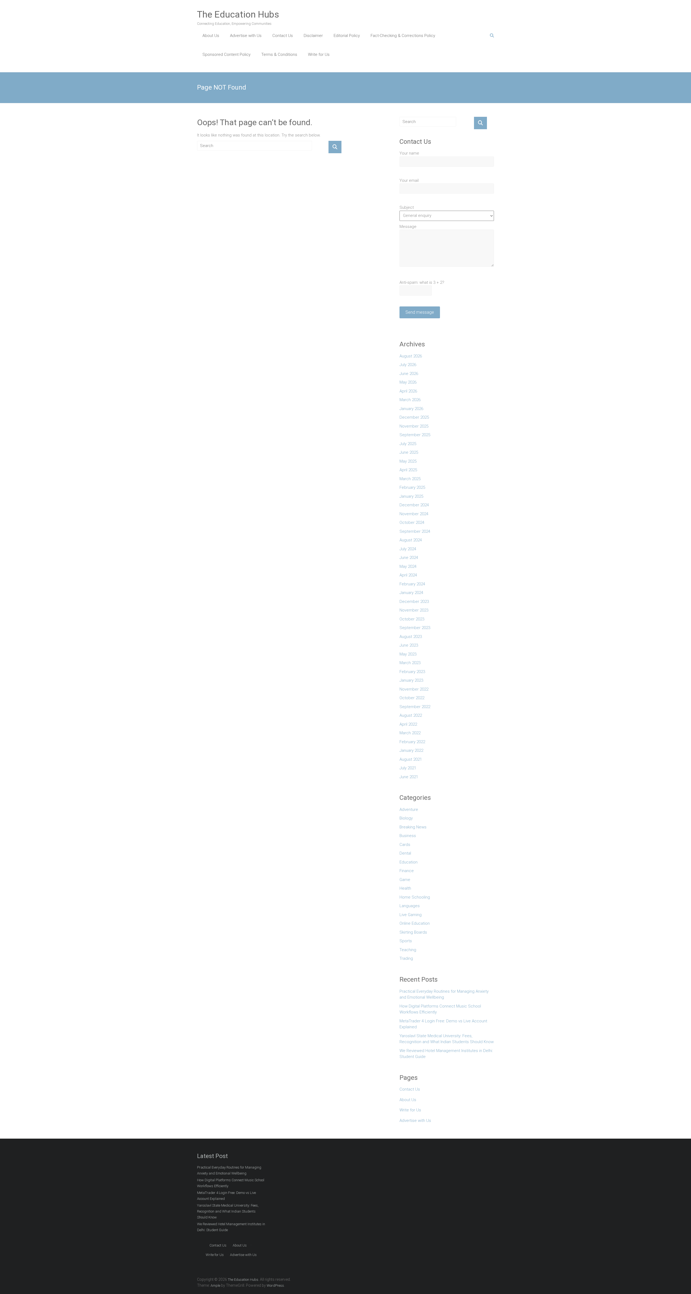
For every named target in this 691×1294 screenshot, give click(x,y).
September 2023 (414, 627)
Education (408, 862)
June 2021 (408, 776)
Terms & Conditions (279, 54)
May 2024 (407, 566)
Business (407, 835)
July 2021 (407, 768)
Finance (406, 870)
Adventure (408, 809)
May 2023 (407, 654)
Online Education (414, 923)
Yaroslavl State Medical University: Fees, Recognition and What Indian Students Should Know (446, 1038)
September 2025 (414, 434)
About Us (210, 35)
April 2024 (408, 575)
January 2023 (411, 680)
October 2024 (411, 522)
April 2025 (408, 469)
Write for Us (319, 54)
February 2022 (412, 741)
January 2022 (411, 750)
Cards (404, 844)
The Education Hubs (238, 14)
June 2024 (408, 557)
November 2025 (413, 426)
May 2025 (407, 461)
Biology (406, 818)
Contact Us (282, 35)
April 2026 (408, 391)
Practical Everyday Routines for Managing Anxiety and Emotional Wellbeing (444, 994)
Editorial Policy (347, 35)
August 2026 (410, 356)
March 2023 (410, 662)
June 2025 (408, 452)
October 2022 (411, 697)
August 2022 (410, 715)
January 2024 (411, 592)
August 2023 (410, 636)
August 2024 (410, 540)
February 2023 (412, 671)
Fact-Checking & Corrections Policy (403, 35)
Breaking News (412, 827)
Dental (405, 853)
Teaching (407, 949)
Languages (409, 905)
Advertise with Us (246, 35)
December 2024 (414, 505)
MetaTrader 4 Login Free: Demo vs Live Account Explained (443, 1024)
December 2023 (414, 601)
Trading (406, 958)
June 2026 (408, 373)
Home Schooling (414, 897)
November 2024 (413, 513)
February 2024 (412, 584)
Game (404, 879)
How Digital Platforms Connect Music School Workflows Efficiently (440, 1009)
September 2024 (414, 531)
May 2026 (407, 382)
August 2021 (410, 759)
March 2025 (410, 478)
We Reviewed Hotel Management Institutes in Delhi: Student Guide (446, 1053)
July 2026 (407, 364)
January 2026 (411, 408)
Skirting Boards (413, 932)
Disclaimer (313, 35)
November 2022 (413, 689)
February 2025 (412, 487)
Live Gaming (410, 914)
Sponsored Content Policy (226, 54)
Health (405, 888)
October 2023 (411, 619)
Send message (419, 312)
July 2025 (407, 443)
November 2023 (413, 610)
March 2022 (410, 732)
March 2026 (410, 399)
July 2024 (407, 549)
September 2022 (414, 706)
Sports (405, 940)
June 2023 (408, 645)
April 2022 (408, 724)
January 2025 (411, 496)
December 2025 (414, 417)
